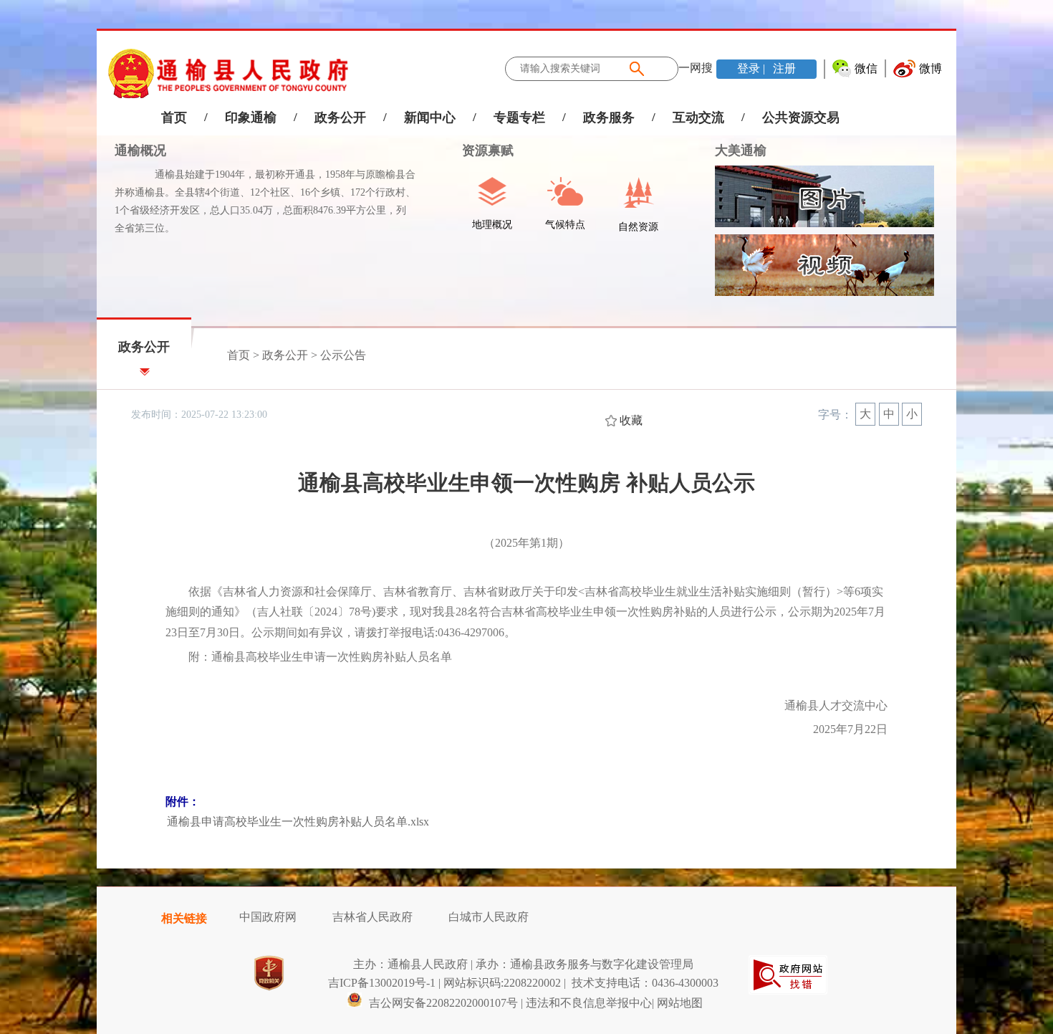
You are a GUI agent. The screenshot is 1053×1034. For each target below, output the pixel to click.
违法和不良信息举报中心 (589, 1003)
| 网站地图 (677, 1003)
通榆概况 (140, 150)
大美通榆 (740, 150)
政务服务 (609, 117)
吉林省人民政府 (372, 917)
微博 (930, 68)
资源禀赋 (479, 150)
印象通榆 (251, 117)
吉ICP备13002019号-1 (382, 983)
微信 (866, 68)
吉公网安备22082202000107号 (442, 1003)
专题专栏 (519, 117)
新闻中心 (430, 117)
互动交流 (698, 117)
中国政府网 (268, 917)
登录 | (752, 68)
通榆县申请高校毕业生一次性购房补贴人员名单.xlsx (298, 821)
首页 (174, 117)
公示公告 (343, 355)
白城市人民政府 (488, 917)
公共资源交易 (801, 117)
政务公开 (340, 117)
